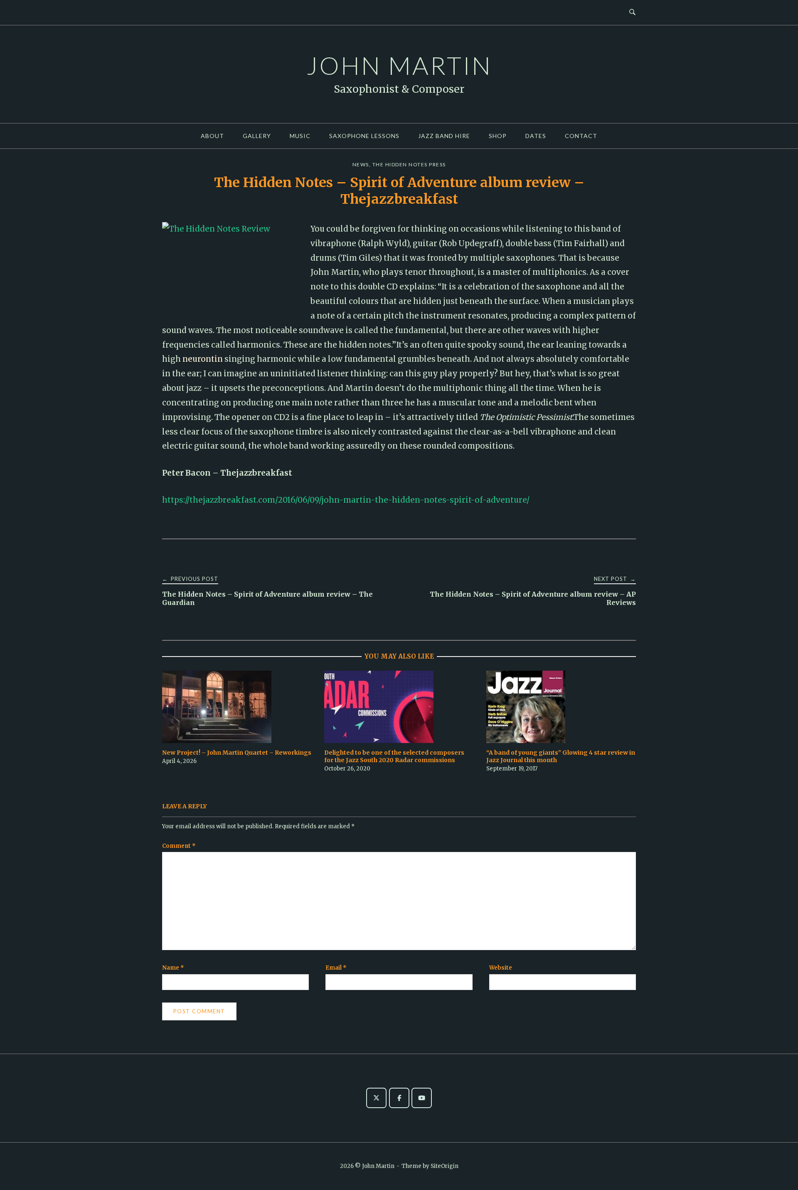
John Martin (399, 65)
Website (500, 967)
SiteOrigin (444, 1166)
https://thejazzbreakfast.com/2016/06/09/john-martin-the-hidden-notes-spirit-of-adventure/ (346, 500)
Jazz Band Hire (444, 135)
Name (173, 967)
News (360, 164)
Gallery (257, 135)
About (212, 135)
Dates (535, 135)
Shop (498, 135)
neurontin (202, 359)
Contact (581, 135)
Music (300, 135)
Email (336, 967)
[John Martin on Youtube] (421, 1098)
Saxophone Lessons (364, 135)
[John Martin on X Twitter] (376, 1098)
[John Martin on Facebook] (399, 1098)
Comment (179, 845)
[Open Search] (632, 12)
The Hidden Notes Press (409, 164)
